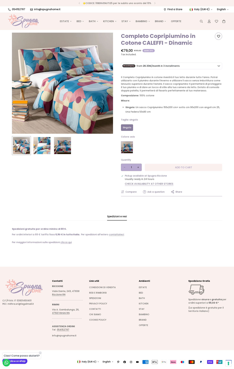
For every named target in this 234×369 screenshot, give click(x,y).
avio (127, 147)
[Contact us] (6, 362)
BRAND (159, 21)
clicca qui (66, 242)
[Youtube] (137, 362)
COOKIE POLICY (97, 319)
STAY (124, 21)
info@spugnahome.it (64, 335)
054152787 (63, 329)
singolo (128, 128)
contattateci (116, 234)
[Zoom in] (106, 39)
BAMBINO (141, 21)
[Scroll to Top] (227, 351)
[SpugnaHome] (23, 21)
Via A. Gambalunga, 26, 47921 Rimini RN (65, 311)
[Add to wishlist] (218, 36)
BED (79, 21)
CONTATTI (95, 309)
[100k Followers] (131, 362)
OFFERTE (176, 21)
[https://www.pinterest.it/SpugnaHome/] (118, 362)
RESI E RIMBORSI (98, 292)
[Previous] (79, 3)
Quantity (126, 159)
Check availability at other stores (149, 184)
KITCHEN (108, 21)
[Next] (154, 3)
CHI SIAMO (95, 314)
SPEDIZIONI (95, 298)
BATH (92, 21)
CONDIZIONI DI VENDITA (102, 287)
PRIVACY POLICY (98, 303)
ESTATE (64, 21)
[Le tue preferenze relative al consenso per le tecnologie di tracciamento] (228, 363)
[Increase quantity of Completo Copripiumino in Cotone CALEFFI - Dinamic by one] (138, 167)
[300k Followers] (124, 362)
